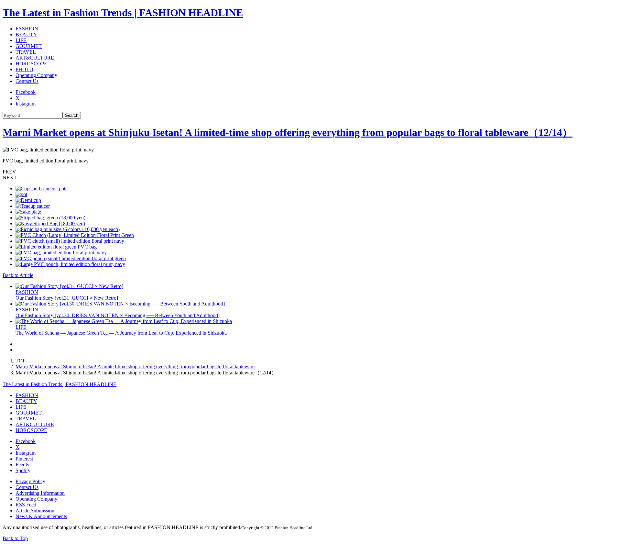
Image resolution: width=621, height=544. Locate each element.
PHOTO (24, 69)
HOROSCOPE (31, 63)
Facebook (26, 92)
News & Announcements (41, 516)
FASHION (27, 28)
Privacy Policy (30, 481)
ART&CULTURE (35, 58)
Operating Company (36, 75)
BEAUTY (26, 34)
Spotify (23, 470)
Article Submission (35, 510)
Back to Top (15, 538)
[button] (310, 172)
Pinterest (24, 458)
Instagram (26, 103)
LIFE (21, 40)
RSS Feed (26, 504)
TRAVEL (26, 52)
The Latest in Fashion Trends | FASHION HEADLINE (123, 12)
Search (71, 115)
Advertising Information (40, 493)
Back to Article (18, 275)
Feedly (22, 464)
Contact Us (27, 81)
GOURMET (29, 46)
